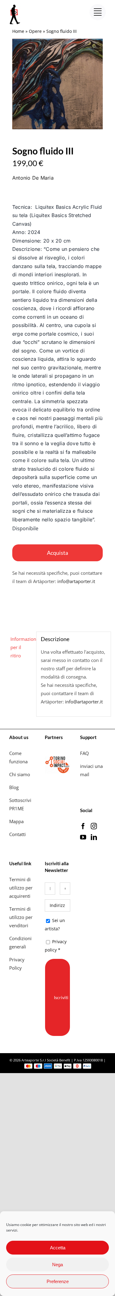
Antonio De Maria (33, 178)
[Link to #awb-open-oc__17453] (98, 12)
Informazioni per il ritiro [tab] (21, 647)
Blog (14, 787)
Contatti (17, 834)
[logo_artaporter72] (15, 5)
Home (18, 31)
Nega (57, 1264)
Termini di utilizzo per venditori (21, 917)
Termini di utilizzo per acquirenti (21, 887)
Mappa (16, 821)
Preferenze (58, 1281)
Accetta (57, 1247)
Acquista (57, 552)
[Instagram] (94, 826)
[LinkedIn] (94, 837)
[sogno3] (57, 84)
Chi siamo (20, 774)
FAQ (84, 753)
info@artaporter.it (76, 581)
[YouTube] (83, 837)
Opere (35, 31)
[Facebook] (83, 826)
